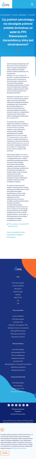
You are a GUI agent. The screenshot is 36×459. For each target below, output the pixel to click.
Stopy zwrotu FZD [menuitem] (18, 389)
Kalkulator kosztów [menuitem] (18, 358)
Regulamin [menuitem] (18, 411)
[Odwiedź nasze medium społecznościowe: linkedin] (12, 405)
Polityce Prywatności (19, 448)
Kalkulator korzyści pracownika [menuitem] (18, 328)
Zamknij (4, 453)
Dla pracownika (18, 310)
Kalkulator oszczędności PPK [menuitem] (18, 325)
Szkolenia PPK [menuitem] (18, 322)
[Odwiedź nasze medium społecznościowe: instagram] (23, 405)
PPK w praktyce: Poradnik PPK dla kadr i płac (18, 225)
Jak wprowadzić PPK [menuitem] (18, 352)
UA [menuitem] (18, 300)
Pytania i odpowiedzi (19, 15)
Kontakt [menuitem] (18, 294)
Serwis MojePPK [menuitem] (18, 286)
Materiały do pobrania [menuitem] (18, 334)
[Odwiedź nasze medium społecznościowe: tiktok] (27, 405)
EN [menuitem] (18, 303)
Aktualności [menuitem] (18, 289)
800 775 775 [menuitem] (18, 297)
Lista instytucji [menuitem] (18, 386)
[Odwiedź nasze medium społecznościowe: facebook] (9, 405)
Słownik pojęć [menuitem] (18, 292)
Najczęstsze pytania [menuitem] (18, 337)
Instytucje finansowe (18, 377)
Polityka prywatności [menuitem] (18, 409)
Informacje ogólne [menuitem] (18, 283)
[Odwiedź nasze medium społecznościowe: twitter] (16, 405)
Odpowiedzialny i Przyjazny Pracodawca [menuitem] (18, 364)
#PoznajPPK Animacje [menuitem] (18, 331)
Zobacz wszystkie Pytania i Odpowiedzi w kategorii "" (16, 235)
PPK (18, 277)
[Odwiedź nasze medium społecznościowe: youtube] (20, 405)
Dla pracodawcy (18, 343)
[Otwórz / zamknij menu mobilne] (32, 4)
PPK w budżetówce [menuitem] (18, 355)
